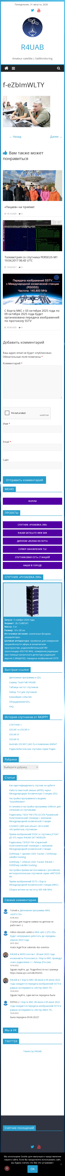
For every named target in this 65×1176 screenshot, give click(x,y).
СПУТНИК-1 (15, 724)
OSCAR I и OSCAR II (19, 729)
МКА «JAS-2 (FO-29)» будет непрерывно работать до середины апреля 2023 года (33, 936)
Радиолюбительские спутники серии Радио (32, 748)
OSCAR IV (14, 739)
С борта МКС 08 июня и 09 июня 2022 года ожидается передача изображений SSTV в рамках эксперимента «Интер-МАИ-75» (35, 983)
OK (33, 1169)
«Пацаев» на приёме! (19, 207)
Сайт (6, 460)
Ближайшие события (20, 696)
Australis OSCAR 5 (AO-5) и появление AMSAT (33, 744)
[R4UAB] (6, 68)
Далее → (56, 136)
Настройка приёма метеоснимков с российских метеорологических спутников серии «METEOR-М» (35, 873)
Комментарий (12, 363)
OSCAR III (14, 734)
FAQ (11, 706)
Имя (6, 423)
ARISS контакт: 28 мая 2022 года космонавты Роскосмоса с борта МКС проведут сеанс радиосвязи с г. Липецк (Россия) (36, 958)
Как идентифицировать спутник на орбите (32, 785)
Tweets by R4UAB (32, 1051)
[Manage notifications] (6, 1168)
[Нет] (61, 1164)
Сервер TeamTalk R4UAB (22, 682)
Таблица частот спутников (23, 687)
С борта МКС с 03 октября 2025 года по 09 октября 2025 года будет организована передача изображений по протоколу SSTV (31, 316)
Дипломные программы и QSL (25, 677)
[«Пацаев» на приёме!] (32, 172)
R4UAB (32, 47)
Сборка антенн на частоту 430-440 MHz (30, 889)
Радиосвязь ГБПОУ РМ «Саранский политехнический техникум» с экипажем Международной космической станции (30, 845)
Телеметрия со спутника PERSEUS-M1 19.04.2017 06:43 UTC (31, 258)
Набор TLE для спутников (23, 692)
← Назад (15, 136)
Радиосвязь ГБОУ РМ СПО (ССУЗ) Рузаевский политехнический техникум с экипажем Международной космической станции (33, 818)
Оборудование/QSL (19, 701)
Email (7, 442)
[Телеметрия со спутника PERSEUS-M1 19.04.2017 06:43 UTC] (32, 222)
